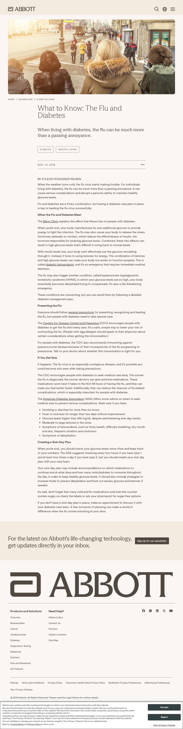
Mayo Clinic (50, 221)
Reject (164, 717)
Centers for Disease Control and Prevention (71, 323)
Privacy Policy (34, 724)
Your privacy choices (164, 725)
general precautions (81, 312)
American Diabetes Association (63, 399)
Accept (164, 707)
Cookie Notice (17, 724)
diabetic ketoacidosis (60, 264)
